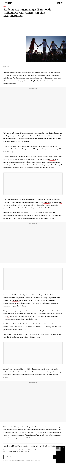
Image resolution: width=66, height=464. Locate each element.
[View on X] (33, 184)
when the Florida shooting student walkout (20, 78)
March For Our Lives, (23, 313)
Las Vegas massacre (18, 300)
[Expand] (57, 448)
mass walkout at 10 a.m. (27, 213)
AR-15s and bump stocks (22, 303)
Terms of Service (28, 460)
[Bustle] (7, 3)
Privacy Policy (37, 460)
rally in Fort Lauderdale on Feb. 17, (29, 205)
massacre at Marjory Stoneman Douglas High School (27, 81)
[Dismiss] (63, 448)
